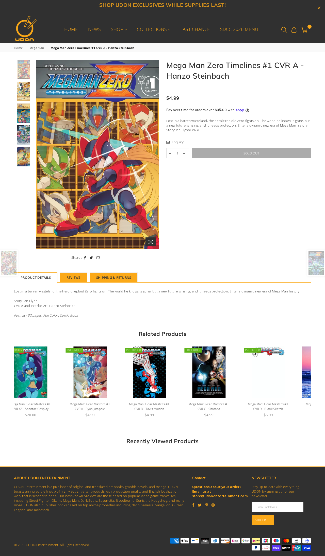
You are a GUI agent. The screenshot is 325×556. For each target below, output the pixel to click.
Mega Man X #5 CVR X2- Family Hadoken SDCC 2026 (281, 406)
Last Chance (195, 29)
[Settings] (294, 29)
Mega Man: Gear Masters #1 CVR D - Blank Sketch (222, 406)
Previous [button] (40, 154)
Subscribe (262, 520)
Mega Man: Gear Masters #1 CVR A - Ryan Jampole (43, 406)
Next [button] (154, 154)
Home (71, 29)
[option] (97, 154)
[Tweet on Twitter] (91, 257)
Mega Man (36, 48)
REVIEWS (73, 277)
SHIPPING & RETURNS (113, 277)
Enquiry (177, 142)
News (94, 29)
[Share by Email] (98, 257)
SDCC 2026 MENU (239, 29)
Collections (152, 29)
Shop (118, 29)
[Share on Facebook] (85, 257)
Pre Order (28, 350)
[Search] (284, 29)
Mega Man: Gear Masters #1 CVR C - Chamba (162, 406)
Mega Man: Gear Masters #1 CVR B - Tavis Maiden (103, 406)
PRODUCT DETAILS (36, 277)
